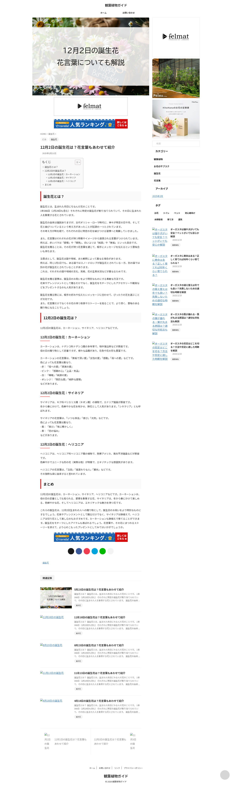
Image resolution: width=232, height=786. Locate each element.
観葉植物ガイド (116, 5)
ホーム (103, 12)
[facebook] (79, 551)
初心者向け (190, 212)
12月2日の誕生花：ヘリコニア (62, 181)
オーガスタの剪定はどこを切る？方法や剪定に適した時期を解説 (184, 347)
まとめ (48, 184)
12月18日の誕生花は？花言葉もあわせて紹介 (99, 617)
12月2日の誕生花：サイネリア (62, 177)
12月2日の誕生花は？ (55, 170)
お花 (156, 212)
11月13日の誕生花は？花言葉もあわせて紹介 (99, 673)
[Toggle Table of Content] (76, 162)
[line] (102, 551)
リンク (117, 768)
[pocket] (87, 551)
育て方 (170, 219)
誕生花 (46, 562)
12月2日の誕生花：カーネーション (64, 174)
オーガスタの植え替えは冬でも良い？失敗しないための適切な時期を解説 (184, 288)
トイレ (166, 212)
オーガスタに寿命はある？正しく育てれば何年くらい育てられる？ (184, 259)
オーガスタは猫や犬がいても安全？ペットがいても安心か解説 (184, 233)
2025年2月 (157, 196)
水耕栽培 (158, 219)
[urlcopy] (110, 551)
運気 (180, 219)
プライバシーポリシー (133, 768)
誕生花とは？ (51, 166)
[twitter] (71, 551)
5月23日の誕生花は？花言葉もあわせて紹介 (99, 589)
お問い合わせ (128, 12)
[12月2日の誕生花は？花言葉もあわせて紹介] (95, 551)
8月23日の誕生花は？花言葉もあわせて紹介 (99, 645)
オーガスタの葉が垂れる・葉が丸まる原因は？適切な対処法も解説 (184, 317)
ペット (177, 212)
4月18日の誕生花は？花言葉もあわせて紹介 (99, 701)
